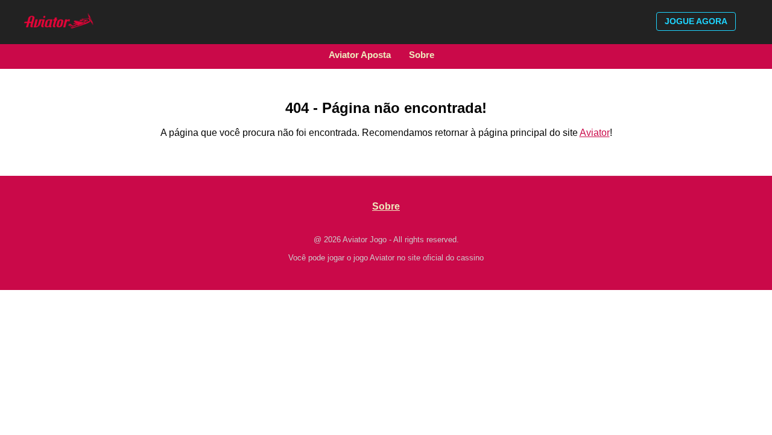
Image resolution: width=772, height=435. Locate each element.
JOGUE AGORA (696, 21)
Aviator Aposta (360, 55)
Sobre (421, 55)
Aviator (595, 132)
